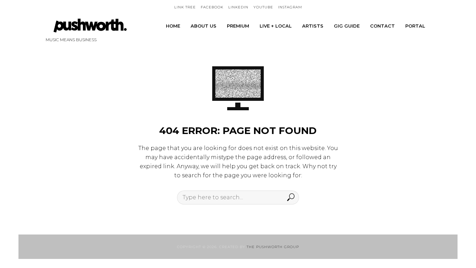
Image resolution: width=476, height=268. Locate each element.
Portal (415, 26)
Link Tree (185, 7)
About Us (203, 26)
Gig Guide (347, 26)
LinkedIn (238, 7)
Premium (238, 26)
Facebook (212, 7)
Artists (312, 26)
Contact (382, 26)
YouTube (263, 7)
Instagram (290, 7)
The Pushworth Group (273, 247)
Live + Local (276, 26)
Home (173, 26)
